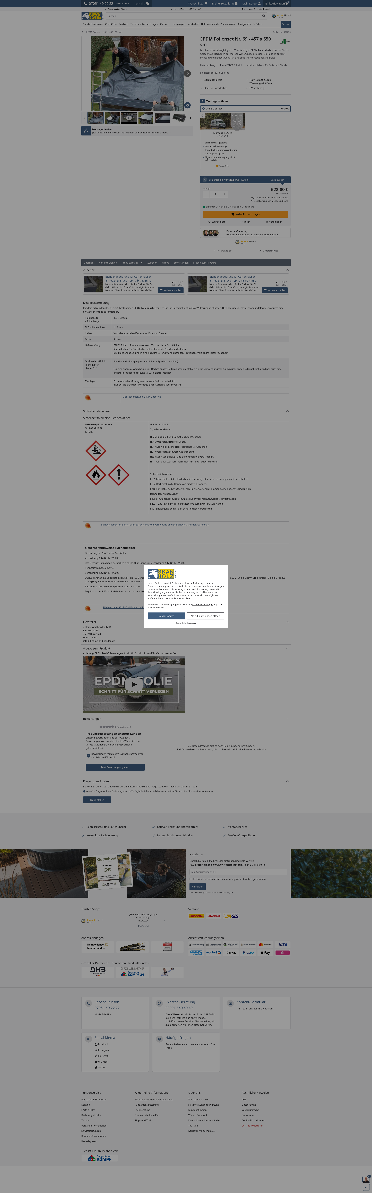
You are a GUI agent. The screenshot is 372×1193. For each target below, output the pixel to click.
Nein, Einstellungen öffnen (205, 616)
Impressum (191, 623)
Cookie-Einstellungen (202, 604)
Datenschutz (181, 623)
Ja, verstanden (166, 616)
